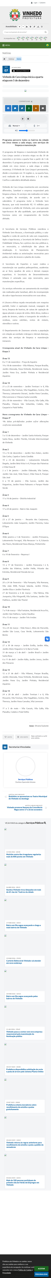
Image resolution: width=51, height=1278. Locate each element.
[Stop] (28, 118)
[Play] (22, 118)
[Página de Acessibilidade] (41, 26)
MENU (7, 45)
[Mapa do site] (38, 26)
